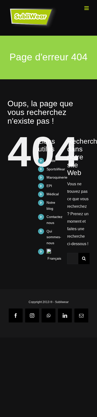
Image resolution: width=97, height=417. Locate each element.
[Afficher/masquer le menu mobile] (87, 8)
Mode (51, 161)
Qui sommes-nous (54, 237)
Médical (53, 194)
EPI (49, 186)
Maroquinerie (57, 177)
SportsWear (56, 169)
